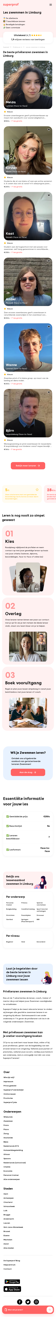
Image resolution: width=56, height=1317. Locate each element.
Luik (5, 1210)
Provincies (8, 1098)
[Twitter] (28, 1302)
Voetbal (9, 919)
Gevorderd (41, 942)
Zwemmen (8, 1121)
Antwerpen (9, 1198)
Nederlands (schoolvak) (15, 1163)
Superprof (6, 47)
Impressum (8, 1081)
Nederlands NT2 (11, 1146)
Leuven (7, 1223)
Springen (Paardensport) (27, 920)
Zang (6, 1133)
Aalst (6, 1244)
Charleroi (8, 1202)
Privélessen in (17, 47)
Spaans (7, 1158)
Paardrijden (26, 915)
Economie (8, 1171)
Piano (6, 1129)
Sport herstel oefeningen (42, 910)
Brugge (7, 1215)
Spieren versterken (41, 904)
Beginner (9, 942)
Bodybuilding (11, 909)
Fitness (24, 903)
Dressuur (40, 915)
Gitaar (7, 1154)
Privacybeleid (10, 1086)
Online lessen (10, 1094)
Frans (6, 1125)
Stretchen (10, 915)
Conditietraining (28, 909)
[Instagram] (36, 1302)
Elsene (6, 1235)
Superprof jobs (10, 1102)
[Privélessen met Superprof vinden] (11, 4)
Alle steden (9, 1248)
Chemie (7, 1167)
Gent (6, 1194)
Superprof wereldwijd (13, 1090)
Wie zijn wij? (9, 1077)
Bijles (6, 1142)
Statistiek (8, 1138)
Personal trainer (9, 904)
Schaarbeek (9, 1206)
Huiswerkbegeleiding (13, 1150)
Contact (8, 1269)
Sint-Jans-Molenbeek (13, 1227)
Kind (23, 942)
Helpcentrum (9, 1265)
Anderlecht (9, 1219)
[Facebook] (19, 1302)
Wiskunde (8, 1117)
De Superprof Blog (12, 1261)
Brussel (7, 1231)
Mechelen (8, 1240)
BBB (38, 919)
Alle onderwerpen (12, 1179)
